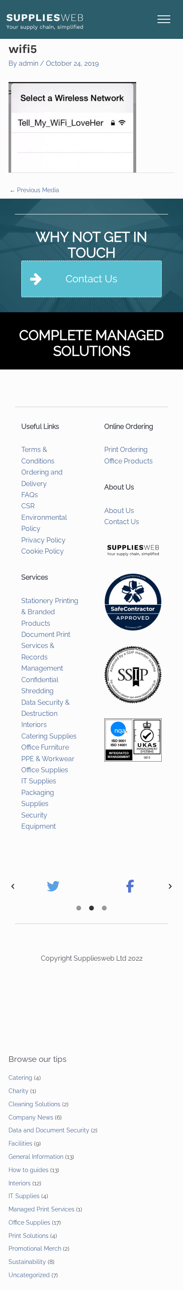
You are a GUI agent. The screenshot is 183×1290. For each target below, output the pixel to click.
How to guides (29, 1170)
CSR (27, 506)
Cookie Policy (42, 551)
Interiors (34, 725)
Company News (31, 1117)
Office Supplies (44, 770)
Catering (20, 1077)
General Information (36, 1156)
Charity (19, 1091)
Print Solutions (29, 1235)
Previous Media (34, 190)
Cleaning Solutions (34, 1104)
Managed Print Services (41, 1209)
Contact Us (121, 522)
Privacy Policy (43, 540)
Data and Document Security (49, 1130)
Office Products (128, 461)
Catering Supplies (49, 736)
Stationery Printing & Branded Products (49, 612)
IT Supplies (38, 781)
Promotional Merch (35, 1248)
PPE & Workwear (47, 759)
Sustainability (27, 1261)
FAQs (29, 495)
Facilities (20, 1143)
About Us (119, 511)
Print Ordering (126, 450)
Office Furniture (45, 747)
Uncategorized (29, 1275)
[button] (13, 886)
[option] (53, 886)
